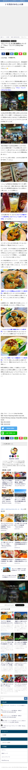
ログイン (4, 749)
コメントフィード (6, 756)
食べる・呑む (13, 40)
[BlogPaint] (14, 101)
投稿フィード (5, 753)
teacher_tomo (14, 458)
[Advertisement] (14, 21)
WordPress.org (5, 760)
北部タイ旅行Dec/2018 (5, 40)
